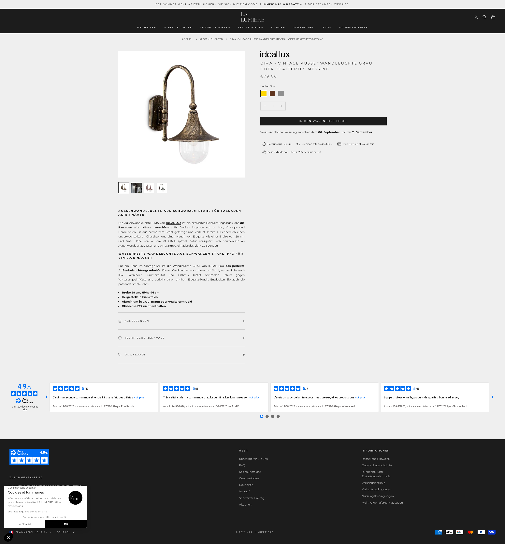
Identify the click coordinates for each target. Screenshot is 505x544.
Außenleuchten (215, 27)
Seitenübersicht (250, 472)
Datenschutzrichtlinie (377, 465)
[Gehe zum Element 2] (136, 187)
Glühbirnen (304, 27)
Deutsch (64, 532)
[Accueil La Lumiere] (252, 17)
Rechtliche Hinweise (376, 459)
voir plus (139, 397)
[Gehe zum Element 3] (149, 187)
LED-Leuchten (250, 27)
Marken (278, 27)
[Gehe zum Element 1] (123, 187)
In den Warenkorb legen (323, 120)
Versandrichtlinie (373, 483)
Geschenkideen (249, 478)
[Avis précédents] (46, 397)
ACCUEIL (187, 39)
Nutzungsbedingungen (378, 496)
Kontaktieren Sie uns (253, 459)
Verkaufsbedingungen (377, 489)
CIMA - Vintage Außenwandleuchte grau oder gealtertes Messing (276, 39)
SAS (271, 532)
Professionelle (353, 27)
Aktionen (245, 504)
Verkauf (244, 491)
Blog (327, 27)
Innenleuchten (178, 27)
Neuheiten (146, 27)
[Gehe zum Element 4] (161, 187)
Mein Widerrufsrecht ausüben (382, 502)
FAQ (242, 465)
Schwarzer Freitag (251, 498)
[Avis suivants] (492, 397)
